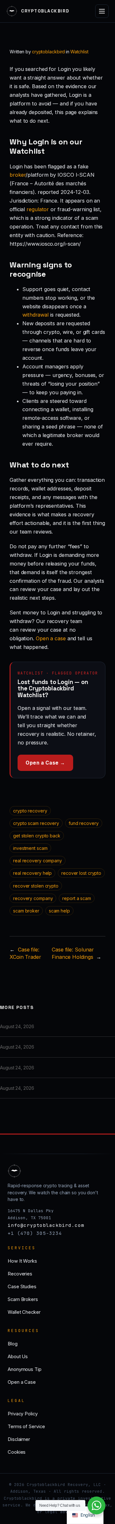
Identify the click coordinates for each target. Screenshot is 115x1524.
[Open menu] (102, 11)
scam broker (26, 910)
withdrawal (35, 315)
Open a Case (22, 1382)
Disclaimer (19, 1439)
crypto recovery (30, 810)
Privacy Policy (23, 1414)
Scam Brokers (23, 1299)
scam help (59, 910)
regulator (38, 209)
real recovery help (32, 873)
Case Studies (22, 1286)
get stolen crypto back (36, 835)
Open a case (51, 638)
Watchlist (79, 51)
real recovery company (37, 860)
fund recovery (84, 823)
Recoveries (20, 1274)
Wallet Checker (24, 1312)
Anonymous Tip (25, 1369)
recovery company (33, 898)
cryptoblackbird (48, 51)
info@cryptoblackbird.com (46, 1225)
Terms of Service (26, 1426)
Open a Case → (45, 763)
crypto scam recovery (36, 823)
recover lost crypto (81, 873)
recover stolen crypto (35, 886)
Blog (13, 1344)
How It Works (22, 1261)
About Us (18, 1356)
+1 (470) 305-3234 (35, 1233)
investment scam (30, 848)
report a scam (76, 898)
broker (18, 175)
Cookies (17, 1452)
